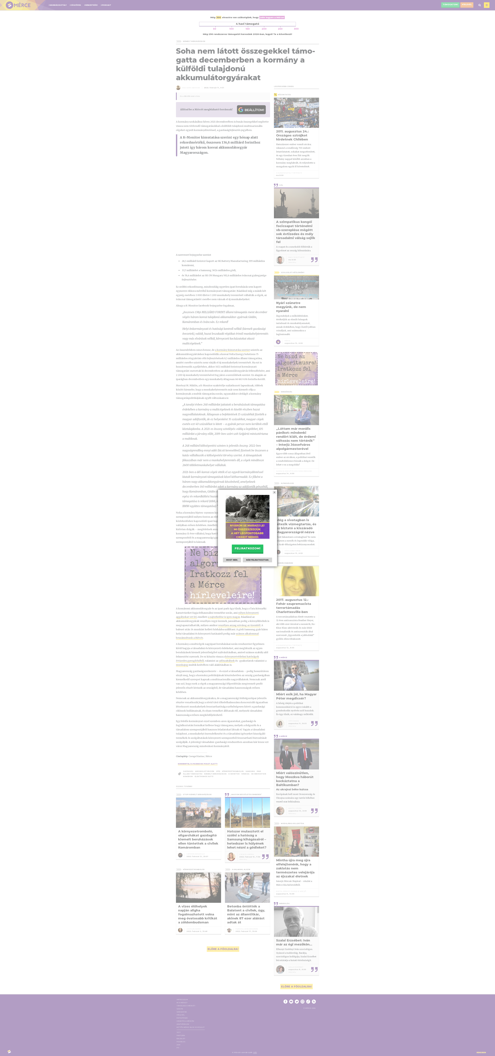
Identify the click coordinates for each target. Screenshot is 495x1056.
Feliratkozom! (247, 548)
